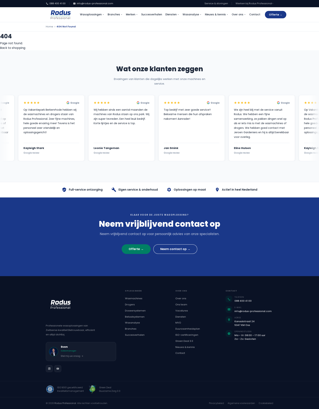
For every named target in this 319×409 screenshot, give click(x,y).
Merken (130, 14)
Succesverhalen (151, 14)
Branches (114, 14)
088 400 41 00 (57, 3)
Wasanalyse (191, 14)
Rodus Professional (65, 403)
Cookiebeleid (266, 403)
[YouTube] (57, 368)
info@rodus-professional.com (95, 3)
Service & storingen (216, 3)
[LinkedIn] (49, 368)
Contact (254, 14)
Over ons (237, 14)
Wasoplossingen (91, 14)
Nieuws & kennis (215, 14)
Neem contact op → (175, 249)
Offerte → (275, 14)
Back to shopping (12, 48)
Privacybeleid (216, 403)
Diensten (171, 14)
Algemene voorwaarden (241, 403)
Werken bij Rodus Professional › (254, 3)
